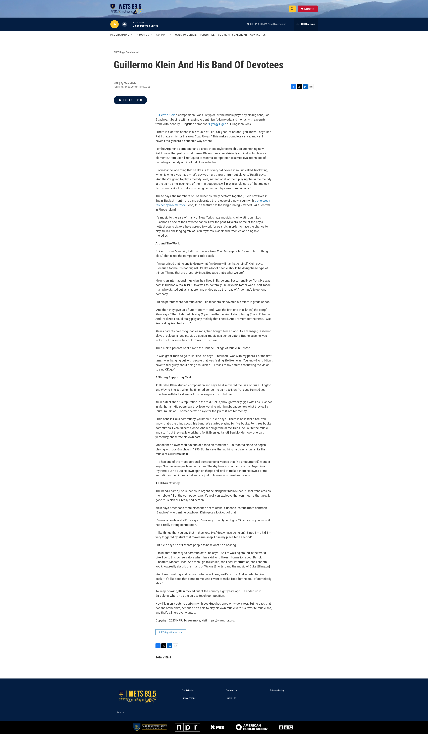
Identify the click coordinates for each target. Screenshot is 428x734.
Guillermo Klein (165, 115)
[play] (114, 24)
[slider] (129, 24)
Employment (188, 698)
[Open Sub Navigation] (132, 34)
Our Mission (188, 690)
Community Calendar (232, 34)
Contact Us (258, 34)
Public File (207, 34)
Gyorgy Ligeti (217, 124)
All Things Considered (126, 52)
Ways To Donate (186, 34)
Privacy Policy (277, 690)
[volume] (124, 24)
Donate (309, 9)
